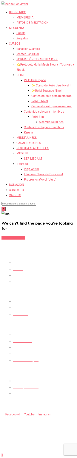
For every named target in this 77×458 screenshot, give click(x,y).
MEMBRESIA (24, 17)
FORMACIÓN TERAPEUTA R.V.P (37, 59)
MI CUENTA (16, 28)
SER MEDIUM (33, 158)
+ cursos (22, 164)
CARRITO (15, 195)
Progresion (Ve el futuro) (40, 179)
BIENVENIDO (17, 12)
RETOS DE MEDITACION (32, 22)
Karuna (28, 132)
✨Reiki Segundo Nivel (46, 90)
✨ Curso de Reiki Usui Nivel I (51, 85)
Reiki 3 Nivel (39, 101)
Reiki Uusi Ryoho (35, 80)
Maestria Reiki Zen (51, 122)
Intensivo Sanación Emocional (43, 174)
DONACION (16, 185)
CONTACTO (16, 190)
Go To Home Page (13, 238)
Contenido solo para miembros (51, 96)
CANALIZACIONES (28, 143)
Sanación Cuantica (28, 49)
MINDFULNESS (26, 137)
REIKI (20, 75)
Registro (22, 38)
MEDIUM (22, 153)
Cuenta (20, 33)
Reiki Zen (37, 117)
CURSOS (14, 43)
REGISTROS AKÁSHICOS (32, 148)
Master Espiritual (27, 54)
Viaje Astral (31, 169)
